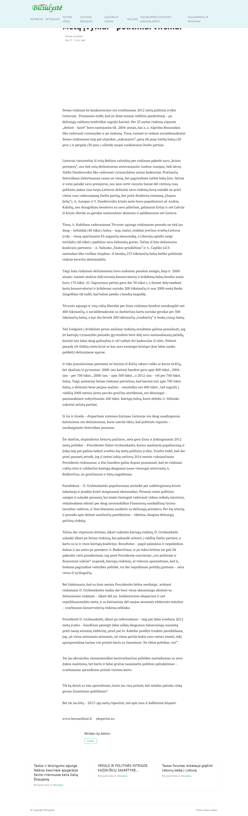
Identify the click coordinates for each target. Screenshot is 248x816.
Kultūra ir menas (111, 19)
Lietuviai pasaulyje (86, 19)
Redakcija (36, 19)
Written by (74, 36)
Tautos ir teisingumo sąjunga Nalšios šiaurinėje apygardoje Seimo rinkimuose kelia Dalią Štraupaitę (56, 772)
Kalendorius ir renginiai (198, 19)
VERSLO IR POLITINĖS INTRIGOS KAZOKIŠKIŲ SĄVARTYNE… (122, 767)
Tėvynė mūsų (67, 19)
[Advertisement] (124, 73)
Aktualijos (53, 19)
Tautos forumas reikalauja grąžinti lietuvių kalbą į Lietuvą (187, 767)
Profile (90, 741)
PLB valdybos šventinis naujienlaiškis (155, 19)
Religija (132, 19)
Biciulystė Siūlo (42, 784)
